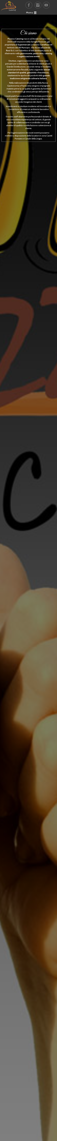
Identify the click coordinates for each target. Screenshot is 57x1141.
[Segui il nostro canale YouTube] (46, 5)
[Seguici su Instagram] (37, 5)
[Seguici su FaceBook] (28, 5)
